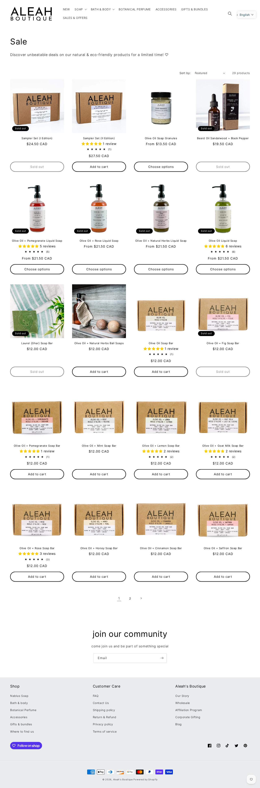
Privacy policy (103, 724)
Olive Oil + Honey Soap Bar (99, 548)
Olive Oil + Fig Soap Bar (223, 343)
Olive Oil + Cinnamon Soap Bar (161, 548)
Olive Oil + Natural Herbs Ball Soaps (99, 343)
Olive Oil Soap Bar (161, 343)
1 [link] (119, 598)
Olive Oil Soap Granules (161, 138)
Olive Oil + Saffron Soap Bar (223, 548)
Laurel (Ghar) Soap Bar (37, 343)
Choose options (161, 167)
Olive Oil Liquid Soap (223, 240)
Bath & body (19, 703)
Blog (178, 724)
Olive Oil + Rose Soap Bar (37, 548)
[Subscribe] (161, 658)
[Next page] (140, 598)
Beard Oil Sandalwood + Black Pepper (223, 138)
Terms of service (105, 731)
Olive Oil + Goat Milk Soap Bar (223, 445)
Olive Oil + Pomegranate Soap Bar (37, 445)
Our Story (182, 695)
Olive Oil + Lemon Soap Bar (161, 445)
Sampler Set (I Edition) (37, 138)
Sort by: (185, 73)
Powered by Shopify (145, 779)
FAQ (96, 695)
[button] (80, 9)
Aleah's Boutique (123, 779)
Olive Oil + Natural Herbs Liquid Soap (161, 240)
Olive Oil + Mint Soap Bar (99, 445)
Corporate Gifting (187, 717)
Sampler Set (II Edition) (99, 138)
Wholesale (182, 703)
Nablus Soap (19, 695)
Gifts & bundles (21, 724)
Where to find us (22, 731)
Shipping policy (104, 710)
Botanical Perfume (23, 710)
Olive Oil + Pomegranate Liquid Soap (37, 240)
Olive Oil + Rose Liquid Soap (99, 240)
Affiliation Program (188, 710)
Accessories (18, 717)
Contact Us (101, 703)
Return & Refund (104, 717)
